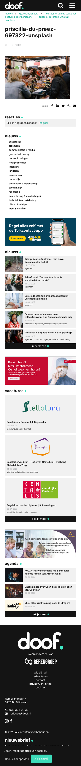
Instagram (7, 721)
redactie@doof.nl (20, 713)
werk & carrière (17, 208)
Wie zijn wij (40, 672)
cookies (41, 750)
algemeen (14, 145)
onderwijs (14, 179)
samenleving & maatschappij (25, 196)
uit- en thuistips (18, 204)
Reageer (43, 122)
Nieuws (11, 136)
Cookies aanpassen (17, 759)
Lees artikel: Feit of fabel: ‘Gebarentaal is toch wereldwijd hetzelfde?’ (40, 282)
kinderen (14, 171)
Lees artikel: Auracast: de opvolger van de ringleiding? (40, 336)
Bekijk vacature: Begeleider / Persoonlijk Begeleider (40, 414)
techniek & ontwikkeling (22, 200)
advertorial (15, 141)
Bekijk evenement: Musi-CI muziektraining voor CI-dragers (40, 605)
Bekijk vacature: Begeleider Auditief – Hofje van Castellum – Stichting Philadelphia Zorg (40, 455)
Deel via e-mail (74, 106)
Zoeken (60, 5)
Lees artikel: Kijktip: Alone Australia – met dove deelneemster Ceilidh (40, 264)
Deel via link (69, 106)
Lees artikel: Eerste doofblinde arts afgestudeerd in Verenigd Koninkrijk (40, 301)
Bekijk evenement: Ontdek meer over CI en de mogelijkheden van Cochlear (40, 591)
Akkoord (41, 759)
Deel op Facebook (52, 106)
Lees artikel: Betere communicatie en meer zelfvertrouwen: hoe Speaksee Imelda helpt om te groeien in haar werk (40, 319)
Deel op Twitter (63, 106)
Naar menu (72, 5)
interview (14, 166)
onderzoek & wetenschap (23, 183)
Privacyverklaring (40, 683)
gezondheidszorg (19, 154)
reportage (14, 191)
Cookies (40, 687)
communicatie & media (22, 150)
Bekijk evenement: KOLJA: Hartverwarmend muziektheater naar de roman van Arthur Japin (40, 575)
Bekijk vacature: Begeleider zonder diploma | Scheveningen (40, 497)
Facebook (12, 721)
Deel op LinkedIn (57, 106)
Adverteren (41, 676)
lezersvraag (15, 175)
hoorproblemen (18, 162)
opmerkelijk (15, 187)
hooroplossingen (19, 158)
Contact (40, 680)
